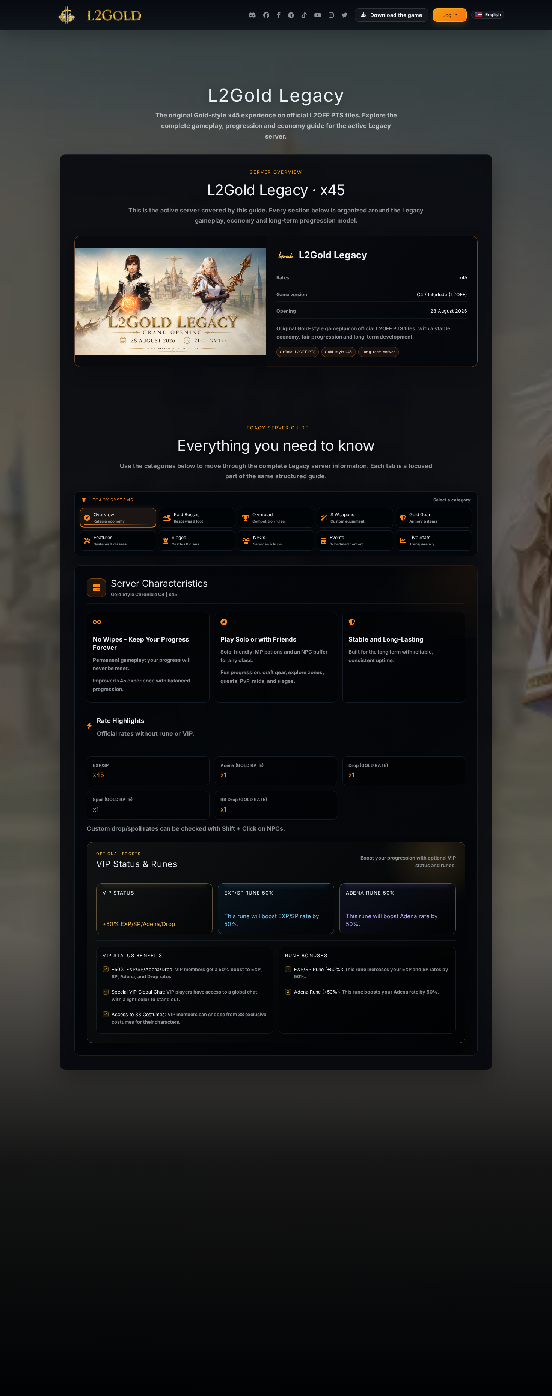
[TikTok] (304, 15)
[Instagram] (331, 15)
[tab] (118, 518)
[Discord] (252, 15)
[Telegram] (291, 15)
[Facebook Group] (279, 15)
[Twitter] (344, 15)
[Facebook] (266, 15)
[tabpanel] (275, 810)
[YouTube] (317, 15)
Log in (449, 15)
